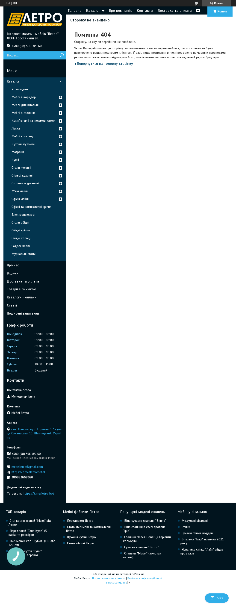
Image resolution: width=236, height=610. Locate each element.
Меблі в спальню (23, 113)
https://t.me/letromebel (28, 472)
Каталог (93, 10)
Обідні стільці (21, 238)
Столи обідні (20, 222)
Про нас (13, 265)
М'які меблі (20, 191)
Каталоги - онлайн (21, 297)
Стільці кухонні (22, 175)
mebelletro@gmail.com (27, 467)
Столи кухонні (21, 168)
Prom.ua (139, 574)
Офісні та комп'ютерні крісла (31, 207)
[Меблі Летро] (34, 19)
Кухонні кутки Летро (81, 537)
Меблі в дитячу (22, 136)
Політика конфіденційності (144, 578)
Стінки (186, 527)
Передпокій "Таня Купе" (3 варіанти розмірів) (28, 533)
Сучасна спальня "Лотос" (141, 547)
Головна (75, 10)
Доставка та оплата (174, 10)
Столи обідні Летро (80, 543)
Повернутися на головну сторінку (105, 63)
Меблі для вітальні (25, 105)
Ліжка (16, 128)
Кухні (15, 160)
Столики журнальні (25, 183)
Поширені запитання (23, 313)
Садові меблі (21, 246)
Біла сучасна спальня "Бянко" (145, 521)
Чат (220, 598)
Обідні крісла (21, 230)
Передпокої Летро (80, 521)
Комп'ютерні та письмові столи (33, 121)
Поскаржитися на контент (108, 578)
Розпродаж (20, 89)
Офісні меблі (20, 199)
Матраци (18, 152)
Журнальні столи (23, 254)
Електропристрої (23, 215)
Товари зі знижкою (21, 289)
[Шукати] (62, 55)
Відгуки (12, 273)
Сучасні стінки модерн (197, 533)
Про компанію (120, 10)
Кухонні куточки (23, 144)
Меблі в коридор (24, 97)
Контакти (145, 10)
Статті (12, 305)
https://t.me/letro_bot (38, 493)
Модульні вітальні (195, 521)
